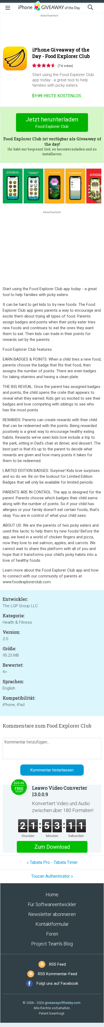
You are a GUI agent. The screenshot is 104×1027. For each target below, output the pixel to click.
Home (52, 894)
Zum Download (52, 847)
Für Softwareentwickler (52, 904)
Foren (52, 934)
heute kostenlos (56, 95)
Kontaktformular (52, 924)
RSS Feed (57, 964)
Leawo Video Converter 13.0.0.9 (59, 791)
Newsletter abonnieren (52, 914)
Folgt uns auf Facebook (57, 983)
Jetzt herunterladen (52, 122)
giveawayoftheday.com (63, 1003)
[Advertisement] (52, 31)
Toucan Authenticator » (52, 876)
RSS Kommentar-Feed (57, 973)
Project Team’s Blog (52, 943)
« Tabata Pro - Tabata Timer (52, 862)
